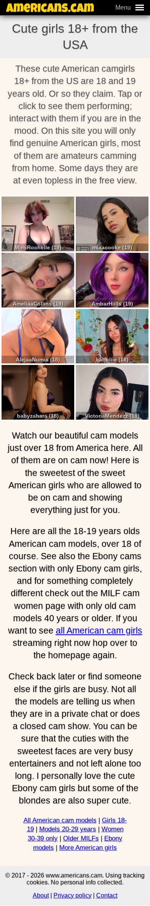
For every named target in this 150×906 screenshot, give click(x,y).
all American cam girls (99, 630)
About (41, 895)
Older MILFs (81, 838)
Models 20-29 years (67, 829)
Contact (106, 895)
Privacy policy (72, 895)
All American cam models (60, 820)
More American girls (88, 847)
